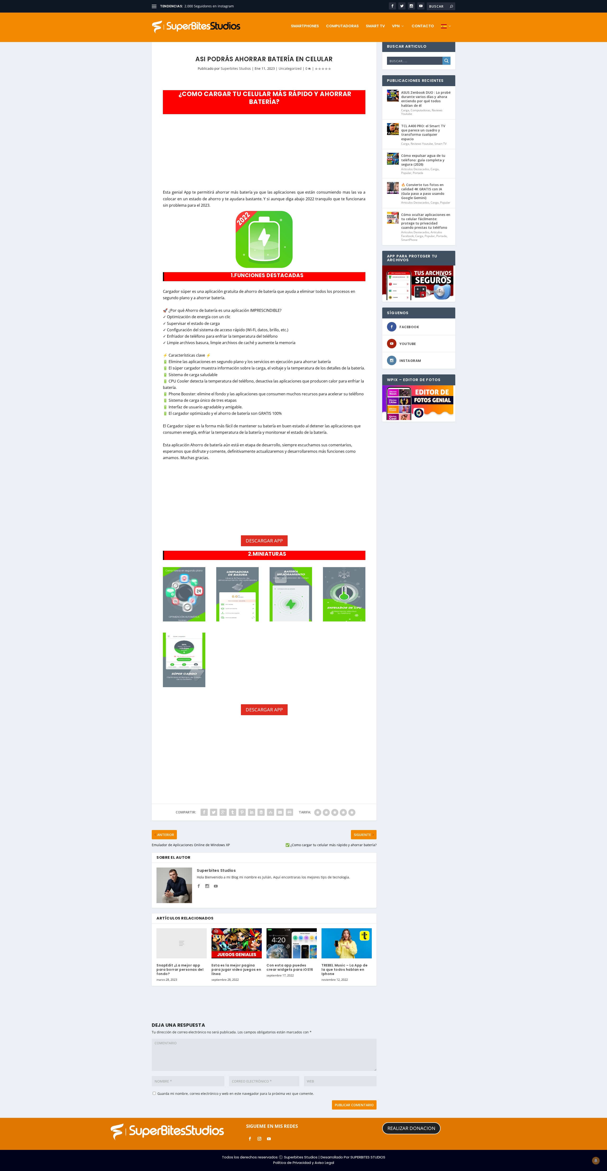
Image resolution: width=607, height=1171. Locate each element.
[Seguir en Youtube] (269, 1139)
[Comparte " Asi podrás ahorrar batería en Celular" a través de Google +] (223, 812)
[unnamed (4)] (184, 620)
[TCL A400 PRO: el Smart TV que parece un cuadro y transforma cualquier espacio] (393, 129)
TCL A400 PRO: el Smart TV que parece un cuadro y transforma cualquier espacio (423, 132)
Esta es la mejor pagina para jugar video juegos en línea (236, 969)
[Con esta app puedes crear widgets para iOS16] (292, 943)
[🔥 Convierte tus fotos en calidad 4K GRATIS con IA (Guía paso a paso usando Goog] (393, 188)
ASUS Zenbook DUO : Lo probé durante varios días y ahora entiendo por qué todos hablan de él (426, 99)
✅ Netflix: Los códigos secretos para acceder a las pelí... (229, 6)
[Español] (446, 33)
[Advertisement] (264, 153)
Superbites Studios (236, 68)
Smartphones (305, 26)
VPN (396, 26)
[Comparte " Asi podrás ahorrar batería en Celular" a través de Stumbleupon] (270, 812)
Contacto (423, 26)
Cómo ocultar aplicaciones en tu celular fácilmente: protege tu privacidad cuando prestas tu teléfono (425, 221)
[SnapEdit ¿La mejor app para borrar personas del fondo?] (181, 943)
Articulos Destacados (415, 169)
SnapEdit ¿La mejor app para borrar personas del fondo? (179, 969)
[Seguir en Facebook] (250, 1139)
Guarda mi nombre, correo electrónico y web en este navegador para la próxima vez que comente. (235, 1093)
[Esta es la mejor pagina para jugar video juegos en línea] (237, 943)
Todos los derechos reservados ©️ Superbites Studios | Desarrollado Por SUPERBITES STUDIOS (303, 1157)
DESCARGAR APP (264, 540)
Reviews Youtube (422, 144)
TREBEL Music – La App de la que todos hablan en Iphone (345, 969)
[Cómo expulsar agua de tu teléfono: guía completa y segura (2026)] (393, 159)
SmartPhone (409, 240)
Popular (406, 173)
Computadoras (342, 26)
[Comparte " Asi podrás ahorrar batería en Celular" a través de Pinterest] (242, 812)
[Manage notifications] (596, 1160)
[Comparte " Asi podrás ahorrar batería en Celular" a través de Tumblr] (232, 812)
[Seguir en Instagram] (259, 1139)
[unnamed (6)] (237, 620)
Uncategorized (290, 68)
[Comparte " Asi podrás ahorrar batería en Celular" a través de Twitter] (213, 812)
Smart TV (375, 26)
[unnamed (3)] (291, 620)
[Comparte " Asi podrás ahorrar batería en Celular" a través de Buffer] (261, 812)
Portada (418, 173)
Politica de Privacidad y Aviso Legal (303, 1162)
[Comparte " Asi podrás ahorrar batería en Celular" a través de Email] (280, 812)
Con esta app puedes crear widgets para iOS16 (290, 967)
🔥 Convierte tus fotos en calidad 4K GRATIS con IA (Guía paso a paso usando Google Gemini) (422, 191)
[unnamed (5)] (344, 620)
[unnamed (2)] (184, 686)
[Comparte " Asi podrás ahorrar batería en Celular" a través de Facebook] (204, 812)
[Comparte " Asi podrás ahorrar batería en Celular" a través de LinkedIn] (251, 812)
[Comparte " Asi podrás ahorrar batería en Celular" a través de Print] (289, 812)
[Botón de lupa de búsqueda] (446, 61)
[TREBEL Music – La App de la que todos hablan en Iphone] (347, 943)
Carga (405, 110)
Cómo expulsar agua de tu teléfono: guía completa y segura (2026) (423, 159)
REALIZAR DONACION (411, 1128)
